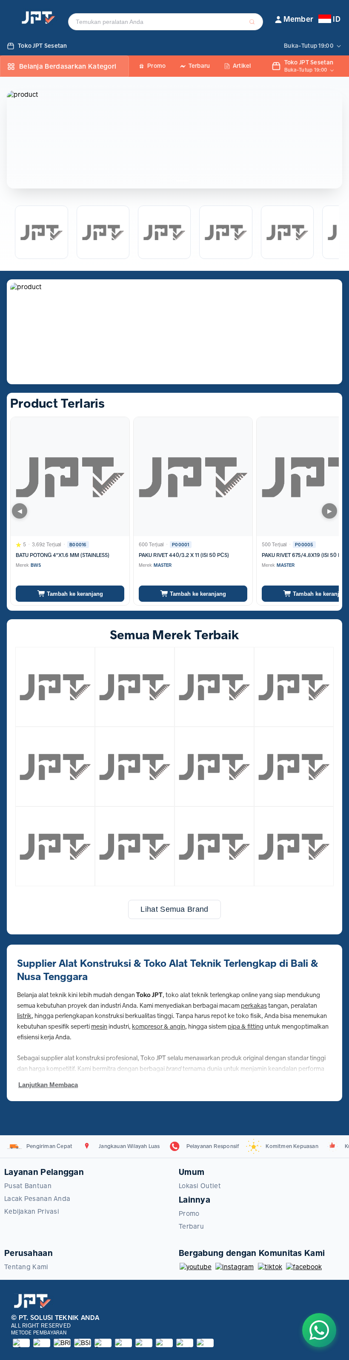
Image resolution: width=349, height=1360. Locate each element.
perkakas (254, 1005)
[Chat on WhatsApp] (319, 1330)
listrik (24, 1016)
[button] (294, 19)
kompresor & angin (158, 1026)
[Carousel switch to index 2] (182, 180)
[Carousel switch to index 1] (166, 180)
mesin (99, 1026)
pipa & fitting (245, 1026)
